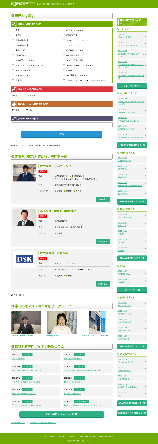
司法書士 (19, 35)
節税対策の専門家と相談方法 (24, 394)
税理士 (18, 30)
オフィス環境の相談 (74, 60)
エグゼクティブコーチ (75, 45)
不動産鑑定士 (71, 35)
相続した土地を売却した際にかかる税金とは (82, 405)
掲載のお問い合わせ (106, 436)
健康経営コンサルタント (25, 60)
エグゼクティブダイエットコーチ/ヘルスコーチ (86, 80)
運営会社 (61, 436)
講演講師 (19, 80)
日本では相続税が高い (73, 359)
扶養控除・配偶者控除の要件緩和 (26, 382)
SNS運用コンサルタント (76, 75)
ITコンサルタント (22, 70)
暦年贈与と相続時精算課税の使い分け (27, 405)
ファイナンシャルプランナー (78, 40)
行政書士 (70, 70)
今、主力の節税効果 (72, 394)
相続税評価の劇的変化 (73, 382)
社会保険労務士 (21, 45)
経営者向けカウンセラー (76, 50)
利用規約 (71, 436)
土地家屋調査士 (21, 40)
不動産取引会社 (21, 55)
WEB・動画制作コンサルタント (79, 65)
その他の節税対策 (81, 401)
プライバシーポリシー (87, 436)
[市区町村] (31, 110)
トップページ (50, 436)
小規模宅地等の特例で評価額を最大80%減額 (82, 370)
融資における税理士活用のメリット (27, 370)
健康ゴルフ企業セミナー (25, 75)
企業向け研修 (21, 50)
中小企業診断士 (72, 55)
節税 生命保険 (18, 359)
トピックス (27, 355)
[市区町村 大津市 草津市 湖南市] (31, 95)
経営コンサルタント (74, 30)
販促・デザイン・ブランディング (29, 65)
